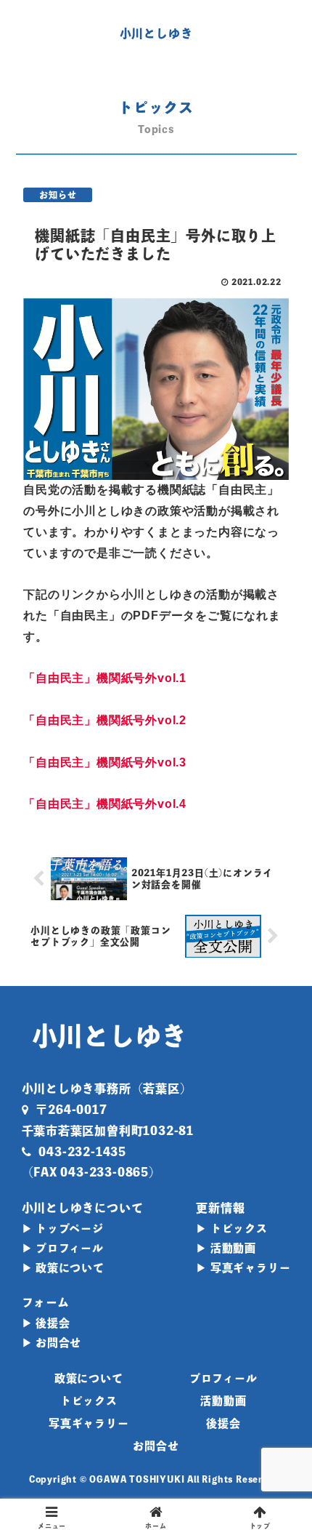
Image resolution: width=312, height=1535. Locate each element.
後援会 (223, 1423)
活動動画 (223, 1400)
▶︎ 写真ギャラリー (243, 1267)
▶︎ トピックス (232, 1228)
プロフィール (223, 1378)
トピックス (89, 1400)
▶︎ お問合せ (52, 1342)
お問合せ (155, 1445)
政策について (88, 1378)
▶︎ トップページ (63, 1228)
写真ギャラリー (89, 1423)
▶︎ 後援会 (46, 1323)
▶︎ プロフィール (63, 1248)
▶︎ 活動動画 (226, 1248)
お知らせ (57, 195)
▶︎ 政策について (63, 1267)
